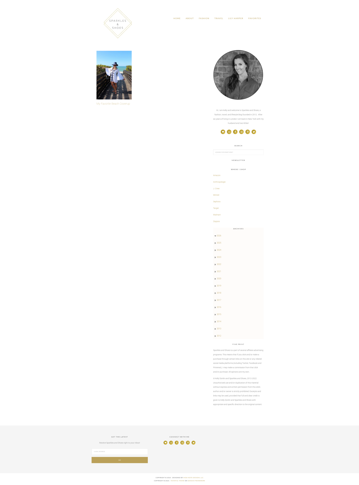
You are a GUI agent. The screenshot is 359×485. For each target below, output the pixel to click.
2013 (219, 328)
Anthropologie (219, 182)
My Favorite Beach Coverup (113, 103)
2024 (219, 250)
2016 (219, 307)
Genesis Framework (196, 480)
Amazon (216, 175)
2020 (219, 278)
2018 (219, 293)
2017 (219, 300)
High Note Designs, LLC (193, 477)
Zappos (216, 221)
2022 (219, 264)
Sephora (216, 201)
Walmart (217, 215)
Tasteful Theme (177, 480)
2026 (219, 235)
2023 (219, 257)
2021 (219, 271)
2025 (219, 243)
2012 (219, 336)
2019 (219, 285)
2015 (219, 314)
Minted (216, 195)
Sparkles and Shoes (117, 23)
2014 (219, 321)
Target (216, 208)
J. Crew (216, 188)
